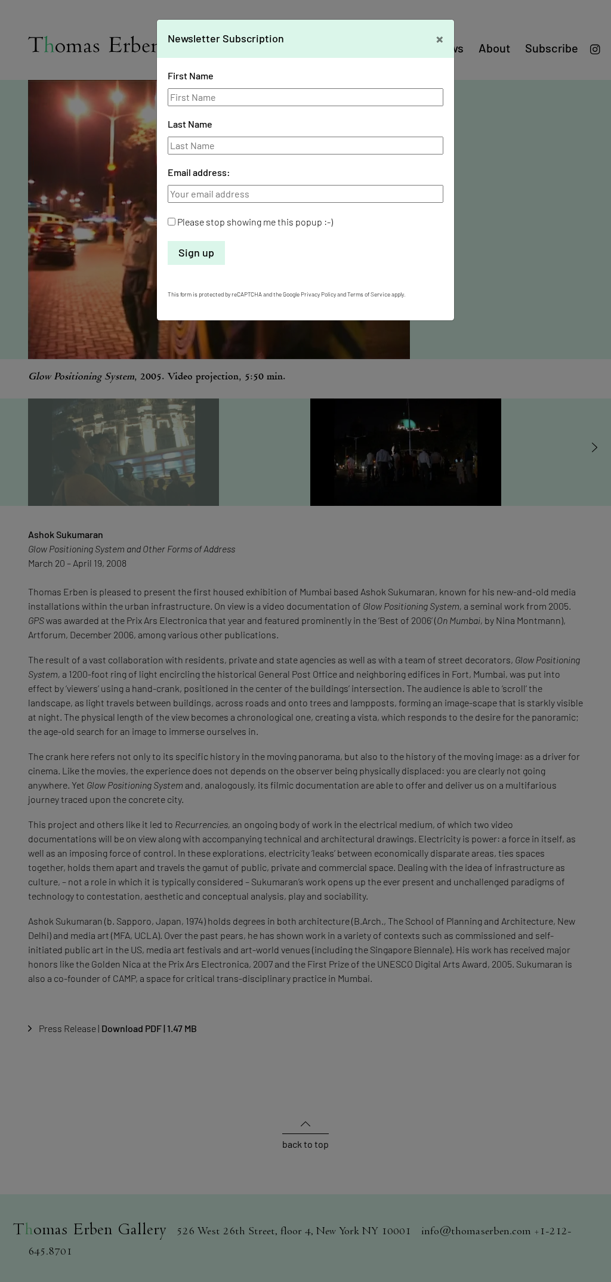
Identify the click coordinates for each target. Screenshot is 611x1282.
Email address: (199, 172)
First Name (191, 75)
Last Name (190, 123)
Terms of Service (368, 294)
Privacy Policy (318, 294)
